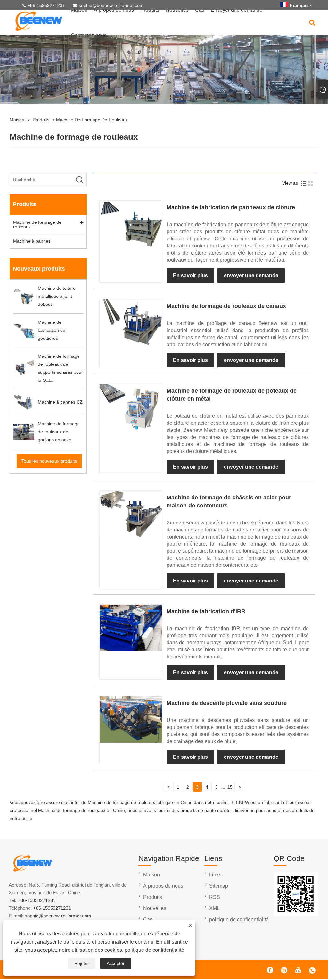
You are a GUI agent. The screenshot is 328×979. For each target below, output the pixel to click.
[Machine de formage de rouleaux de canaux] (131, 344)
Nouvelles (154, 908)
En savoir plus (190, 275)
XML (214, 908)
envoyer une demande (251, 275)
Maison (17, 119)
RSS (214, 897)
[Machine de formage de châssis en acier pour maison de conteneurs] (131, 535)
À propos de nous (163, 886)
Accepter (116, 963)
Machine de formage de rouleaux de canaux (226, 306)
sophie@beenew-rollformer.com (111, 5)
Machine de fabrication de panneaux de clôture (231, 207)
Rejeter (81, 963)
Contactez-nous (89, 35)
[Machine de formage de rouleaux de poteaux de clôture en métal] (131, 428)
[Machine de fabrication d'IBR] (131, 649)
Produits (41, 119)
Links (215, 874)
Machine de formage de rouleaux (92, 119)
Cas (147, 919)
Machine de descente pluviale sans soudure (227, 703)
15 (230, 787)
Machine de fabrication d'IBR (206, 611)
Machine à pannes (32, 241)
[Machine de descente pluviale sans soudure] (131, 741)
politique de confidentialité (154, 950)
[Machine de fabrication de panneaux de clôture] (131, 245)
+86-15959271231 (46, 5)
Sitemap (218, 886)
